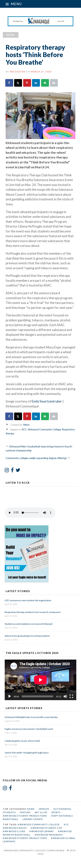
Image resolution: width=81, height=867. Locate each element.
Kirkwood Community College (44, 429)
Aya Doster (17, 71)
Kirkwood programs (49, 834)
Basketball (11, 819)
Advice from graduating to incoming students (27, 635)
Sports (55, 812)
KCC (24, 429)
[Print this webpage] (54, 83)
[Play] (9, 696)
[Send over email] (45, 83)
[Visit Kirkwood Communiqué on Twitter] (18, 470)
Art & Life (41, 812)
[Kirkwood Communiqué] (40, 21)
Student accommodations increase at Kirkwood (29, 623)
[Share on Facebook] (9, 83)
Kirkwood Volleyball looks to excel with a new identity (31, 717)
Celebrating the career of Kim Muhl (22, 740)
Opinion (44, 809)
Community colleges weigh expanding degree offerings (36, 458)
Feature (25, 812)
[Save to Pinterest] (27, 83)
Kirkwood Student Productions (25, 815)
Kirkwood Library (41, 831)
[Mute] (65, 696)
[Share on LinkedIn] (36, 83)
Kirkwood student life (46, 828)
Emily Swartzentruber (47, 401)
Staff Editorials (62, 815)
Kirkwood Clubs (14, 831)
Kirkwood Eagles (15, 828)
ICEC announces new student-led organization (28, 600)
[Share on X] (18, 83)
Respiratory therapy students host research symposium (33, 612)
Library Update (33, 819)
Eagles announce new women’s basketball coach (29, 728)
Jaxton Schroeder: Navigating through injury (27, 752)
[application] (40, 680)
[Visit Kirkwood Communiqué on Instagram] (7, 470)
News (11, 34)
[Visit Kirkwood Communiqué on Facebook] (12, 470)
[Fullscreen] (71, 696)
